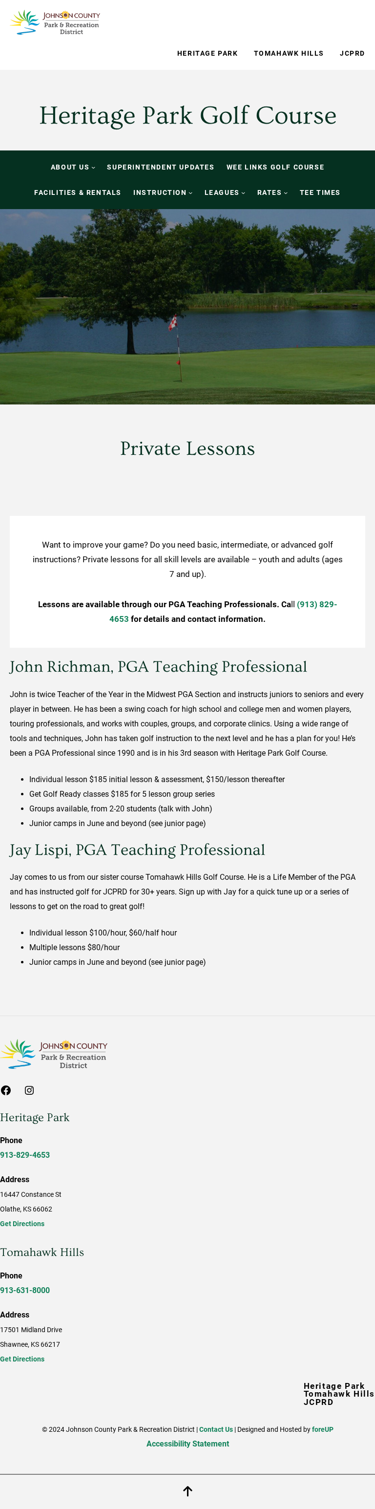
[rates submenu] (286, 192)
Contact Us (216, 1429)
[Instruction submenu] (190, 192)
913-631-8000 (25, 1290)
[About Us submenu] (93, 167)
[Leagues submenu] (243, 192)
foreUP (322, 1429)
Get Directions (22, 1224)
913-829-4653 (25, 1155)
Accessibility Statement (187, 1443)
